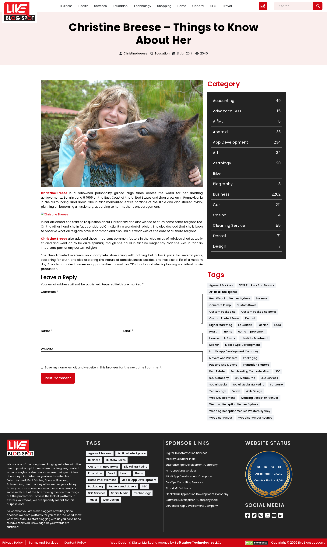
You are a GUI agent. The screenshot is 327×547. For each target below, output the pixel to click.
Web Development (222, 398)
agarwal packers (221, 285)
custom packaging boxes (258, 312)
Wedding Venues (221, 418)
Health (83, 6)
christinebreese (135, 53)
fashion (263, 325)
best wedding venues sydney (229, 298)
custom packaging (222, 312)
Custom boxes (246, 305)
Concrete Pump (220, 305)
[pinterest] (260, 515)
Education (120, 6)
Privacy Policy (12, 542)
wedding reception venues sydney (233, 404)
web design (254, 391)
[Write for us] (263, 6)
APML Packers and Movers (256, 285)
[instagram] (267, 515)
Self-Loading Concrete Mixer (250, 371)
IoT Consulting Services (181, 470)
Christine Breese (54, 193)
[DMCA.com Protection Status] (256, 542)
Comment (49, 292)
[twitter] (254, 515)
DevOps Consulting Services (184, 482)
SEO (213, 6)
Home (181, 6)
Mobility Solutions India (180, 459)
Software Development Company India (192, 500)
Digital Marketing (221, 325)
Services (100, 6)
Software (276, 384)
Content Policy (75, 542)
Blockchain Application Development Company (197, 494)
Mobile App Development (242, 345)
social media (218, 384)
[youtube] (274, 515)
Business (66, 6)
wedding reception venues (260, 398)
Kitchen (214, 345)
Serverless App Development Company (192, 506)
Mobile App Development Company (233, 351)
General (198, 6)
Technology (142, 6)
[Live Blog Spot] (22, 11)
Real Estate (217, 371)
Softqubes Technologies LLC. (198, 542)
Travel (227, 6)
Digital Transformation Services (186, 453)
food (277, 325)
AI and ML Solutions (178, 488)
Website (47, 349)
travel (235, 391)
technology (217, 391)
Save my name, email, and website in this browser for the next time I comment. (103, 367)
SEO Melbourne (244, 378)
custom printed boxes (224, 318)
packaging (250, 358)
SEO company (219, 378)
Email (128, 331)
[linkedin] (280, 515)
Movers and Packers (223, 358)
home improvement (251, 331)
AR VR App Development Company (189, 476)
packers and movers (223, 365)
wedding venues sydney (255, 418)
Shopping (164, 6)
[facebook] (247, 515)
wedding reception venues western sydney (239, 411)
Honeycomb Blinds (222, 338)
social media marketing (248, 384)
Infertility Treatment (254, 338)
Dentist (250, 318)
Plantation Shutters (256, 365)
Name (46, 331)
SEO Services (269, 378)
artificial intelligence (223, 292)
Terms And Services (43, 542)
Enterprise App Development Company (192, 465)
